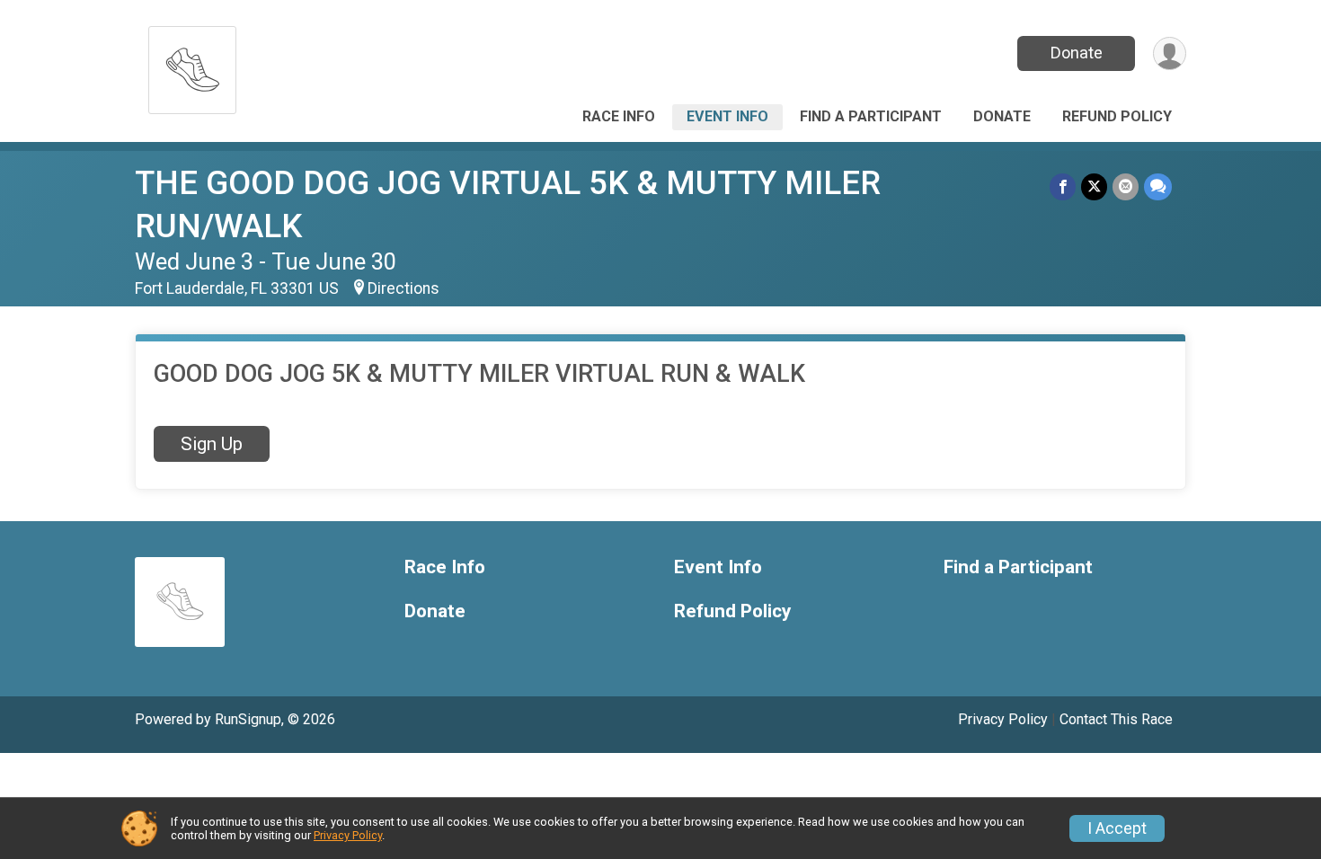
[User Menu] (1169, 53)
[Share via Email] (1126, 186)
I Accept (1117, 828)
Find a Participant (871, 116)
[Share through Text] (1158, 186)
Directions (403, 288)
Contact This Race (1116, 719)
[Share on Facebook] (1063, 186)
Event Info (727, 116)
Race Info (618, 116)
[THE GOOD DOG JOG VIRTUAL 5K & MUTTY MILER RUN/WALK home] (192, 65)
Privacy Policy (1003, 719)
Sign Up (212, 444)
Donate (1077, 52)
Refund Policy (1117, 116)
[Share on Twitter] (1094, 186)
